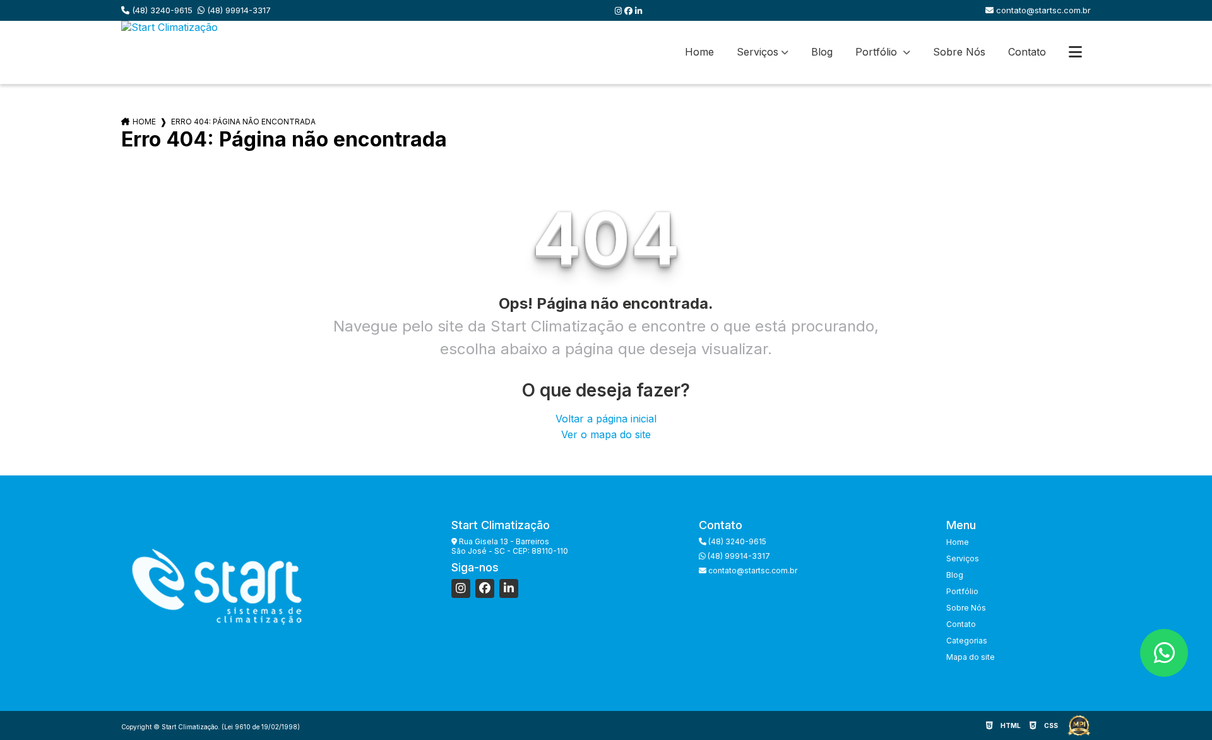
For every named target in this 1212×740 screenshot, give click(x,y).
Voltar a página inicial (606, 418)
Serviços (757, 51)
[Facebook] (629, 11)
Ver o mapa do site (606, 434)
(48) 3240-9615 (161, 10)
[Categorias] (1075, 52)
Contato (1027, 51)
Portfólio (877, 51)
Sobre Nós (959, 51)
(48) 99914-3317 (238, 10)
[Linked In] (638, 11)
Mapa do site (970, 657)
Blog (822, 51)
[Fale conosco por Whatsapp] (1164, 653)
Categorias (966, 640)
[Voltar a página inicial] (169, 52)
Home (699, 51)
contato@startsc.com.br (1042, 10)
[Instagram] (619, 11)
